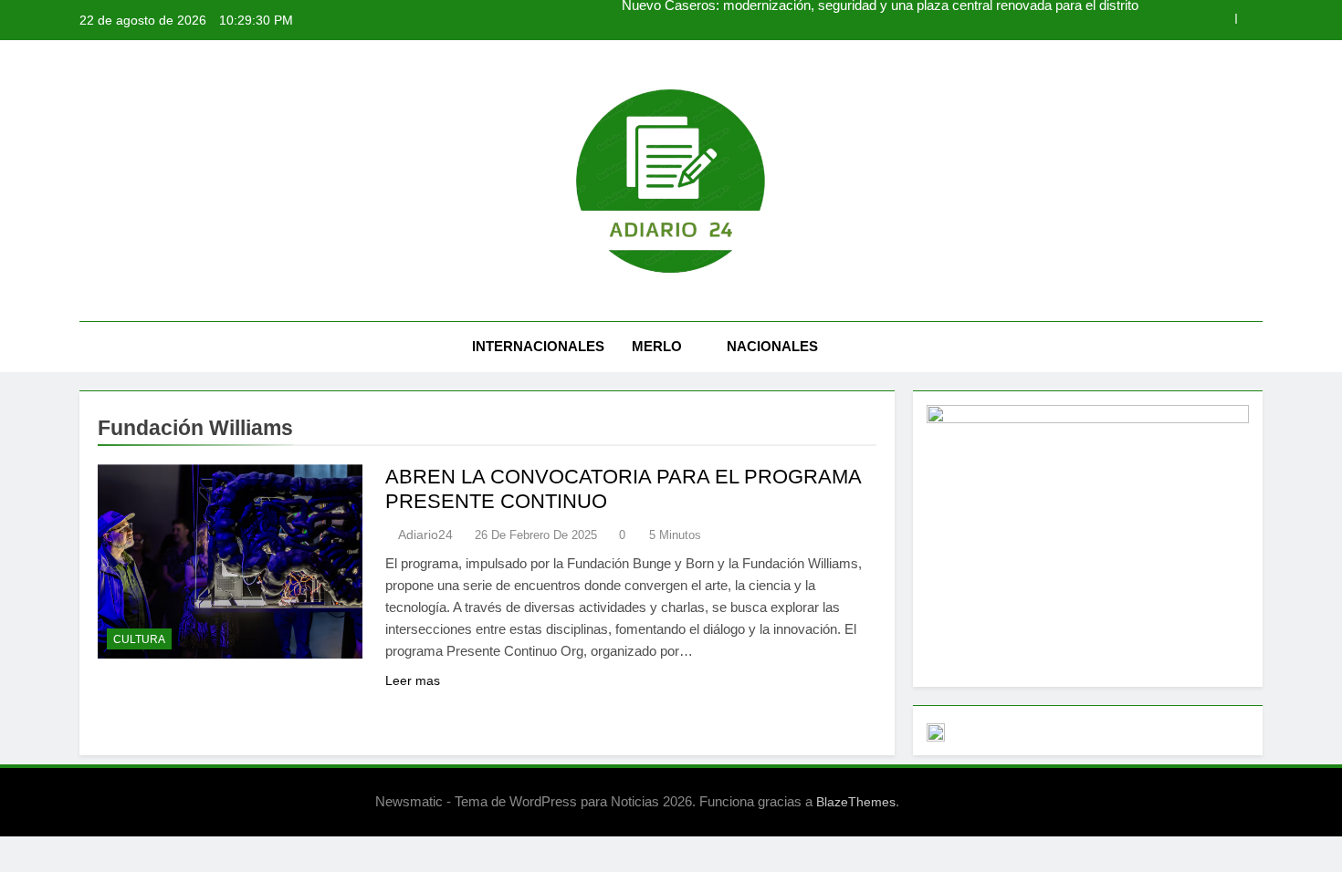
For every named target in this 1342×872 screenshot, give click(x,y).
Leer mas (412, 680)
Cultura (139, 639)
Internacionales (538, 346)
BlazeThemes (856, 801)
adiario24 (425, 534)
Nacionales (772, 346)
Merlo (657, 346)
